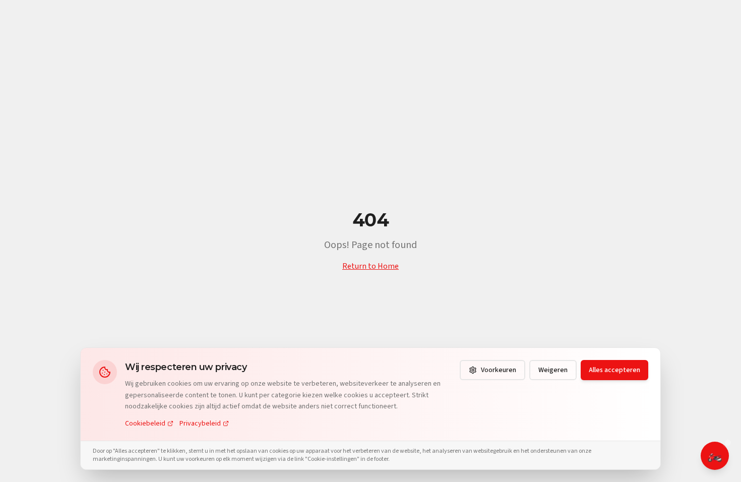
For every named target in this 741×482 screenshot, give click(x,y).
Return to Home (370, 266)
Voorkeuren (498, 370)
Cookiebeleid (145, 423)
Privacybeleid (200, 423)
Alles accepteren (614, 370)
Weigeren (553, 370)
